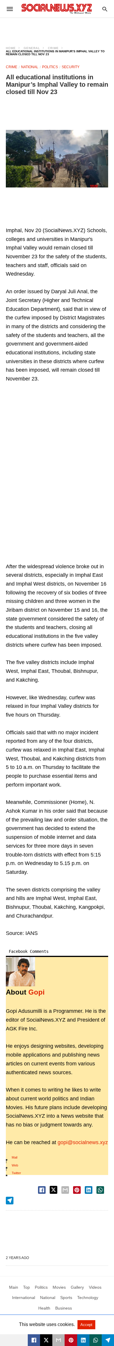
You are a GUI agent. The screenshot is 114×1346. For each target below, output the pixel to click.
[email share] (65, 1190)
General (32, 48)
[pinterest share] (77, 1190)
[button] (57, 158)
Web (15, 1165)
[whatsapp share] (100, 1190)
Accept (86, 1324)
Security (71, 67)
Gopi (36, 992)
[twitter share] (53, 1190)
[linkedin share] (88, 1190)
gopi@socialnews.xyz (83, 1142)
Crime (53, 48)
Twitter (16, 1173)
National (29, 67)
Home (11, 48)
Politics (50, 67)
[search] (104, 9)
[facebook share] (42, 1190)
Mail (14, 1157)
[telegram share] (9, 1200)
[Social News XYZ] (56, 9)
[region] (57, 28)
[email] (58, 1340)
